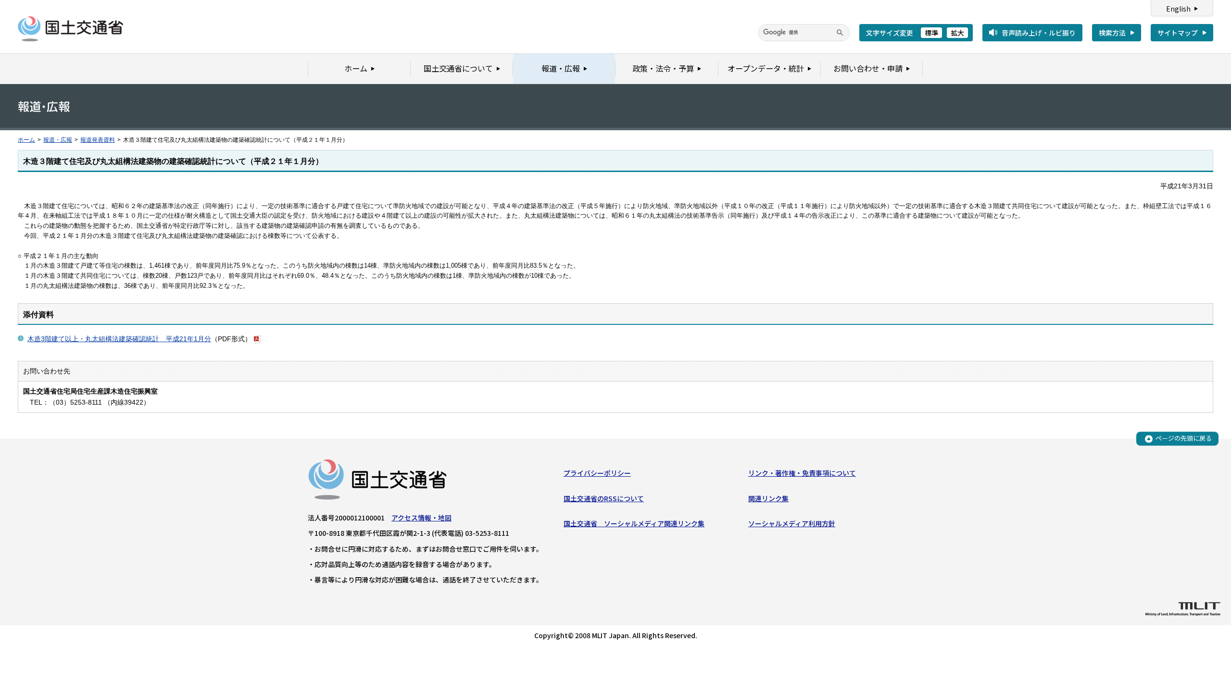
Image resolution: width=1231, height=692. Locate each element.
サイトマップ (1177, 32)
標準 (931, 32)
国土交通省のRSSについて (604, 498)
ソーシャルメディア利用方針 (791, 523)
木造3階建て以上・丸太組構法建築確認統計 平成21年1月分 (119, 339)
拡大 (957, 32)
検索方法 (1112, 32)
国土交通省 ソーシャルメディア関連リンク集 (634, 523)
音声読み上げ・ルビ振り (1039, 32)
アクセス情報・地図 (421, 517)
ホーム (26, 139)
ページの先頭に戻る (1184, 438)
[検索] (840, 32)
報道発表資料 (97, 139)
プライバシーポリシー (597, 473)
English (1178, 8)
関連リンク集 (768, 498)
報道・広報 (57, 139)
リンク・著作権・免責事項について (802, 473)
